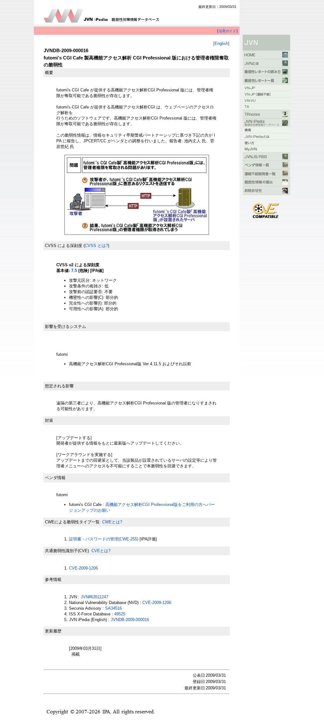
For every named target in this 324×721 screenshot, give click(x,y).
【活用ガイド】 (227, 31)
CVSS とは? (96, 245)
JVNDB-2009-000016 (130, 619)
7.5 (74, 270)
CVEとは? (100, 550)
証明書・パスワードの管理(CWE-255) (103, 539)
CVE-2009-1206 (83, 568)
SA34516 (113, 608)
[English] (221, 43)
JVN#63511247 (94, 597)
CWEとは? (112, 522)
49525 (119, 614)
